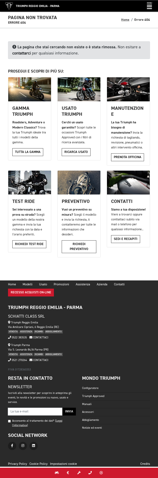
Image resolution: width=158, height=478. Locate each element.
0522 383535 (19, 337)
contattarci (21, 53)
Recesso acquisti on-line (31, 292)
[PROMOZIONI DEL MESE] (68, 473)
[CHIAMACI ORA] (90, 473)
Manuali (87, 404)
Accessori (88, 412)
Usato (43, 284)
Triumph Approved (93, 396)
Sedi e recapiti (125, 239)
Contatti (119, 284)
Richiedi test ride (29, 244)
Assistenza (83, 284)
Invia (69, 411)
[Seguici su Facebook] (12, 446)
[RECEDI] (101, 473)
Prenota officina (127, 157)
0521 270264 (19, 360)
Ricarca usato (76, 152)
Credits (145, 464)
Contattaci (40, 337)
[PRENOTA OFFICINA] (79, 473)
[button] (149, 6)
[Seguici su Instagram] (23, 446)
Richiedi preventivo (79, 247)
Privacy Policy (17, 464)
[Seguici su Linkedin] (33, 446)
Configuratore (90, 388)
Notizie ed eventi (92, 427)
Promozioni (61, 284)
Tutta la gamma (28, 152)
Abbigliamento (90, 420)
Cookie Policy (38, 464)
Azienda (102, 284)
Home (125, 20)
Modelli (28, 284)
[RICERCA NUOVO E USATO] (57, 473)
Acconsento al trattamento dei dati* (33, 420)
